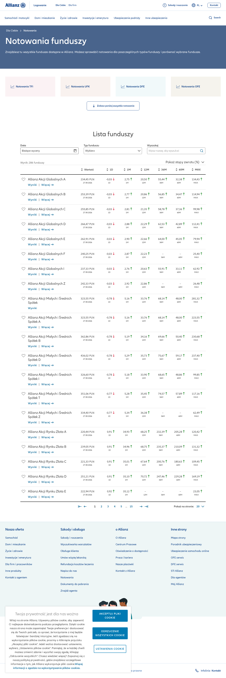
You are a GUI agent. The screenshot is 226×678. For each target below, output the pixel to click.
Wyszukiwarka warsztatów (76, 544)
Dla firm (72, 5)
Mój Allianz (177, 584)
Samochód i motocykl (17, 18)
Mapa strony (178, 537)
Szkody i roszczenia (72, 537)
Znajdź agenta (69, 590)
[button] (214, 18)
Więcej (45, 185)
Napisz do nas (69, 571)
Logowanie (40, 5)
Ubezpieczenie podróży (127, 18)
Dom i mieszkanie (45, 18)
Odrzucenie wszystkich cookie (110, 633)
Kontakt (216, 670)
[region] (113, 335)
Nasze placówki (125, 564)
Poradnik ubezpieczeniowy (186, 544)
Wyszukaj (152, 145)
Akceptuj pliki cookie (110, 615)
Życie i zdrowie (68, 18)
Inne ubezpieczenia (156, 18)
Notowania (67, 577)
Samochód (11, 537)
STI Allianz (177, 571)
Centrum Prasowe (126, 544)
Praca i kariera (124, 557)
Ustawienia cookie (110, 649)
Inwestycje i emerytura (95, 18)
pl (198, 5)
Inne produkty (13, 571)
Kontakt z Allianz (125, 571)
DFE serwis (177, 564)
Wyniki (32, 185)
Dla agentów (178, 577)
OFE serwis (177, 557)
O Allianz (121, 537)
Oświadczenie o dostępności (132, 551)
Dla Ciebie (61, 5)
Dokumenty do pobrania (75, 584)
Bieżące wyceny (31, 150)
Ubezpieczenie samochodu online (190, 551)
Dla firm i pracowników (18, 564)
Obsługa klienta (70, 551)
